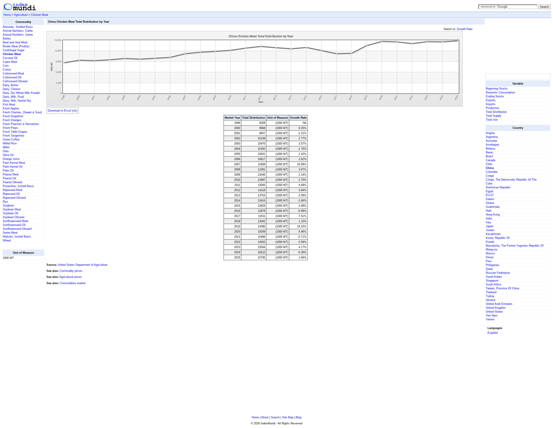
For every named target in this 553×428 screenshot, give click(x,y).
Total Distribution (496, 111)
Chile (489, 164)
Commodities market (73, 283)
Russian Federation (498, 272)
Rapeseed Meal (12, 190)
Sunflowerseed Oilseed (17, 228)
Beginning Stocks (497, 88)
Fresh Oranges (12, 120)
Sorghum (8, 205)
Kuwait (490, 241)
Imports (490, 104)
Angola (490, 133)
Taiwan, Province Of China (502, 288)
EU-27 (490, 195)
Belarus (490, 148)
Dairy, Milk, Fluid (13, 96)
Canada (490, 160)
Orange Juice (11, 158)
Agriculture (20, 14)
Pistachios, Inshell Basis (18, 186)
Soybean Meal (12, 209)
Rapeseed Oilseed (14, 197)
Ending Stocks (495, 96)
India (489, 218)
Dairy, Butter (10, 85)
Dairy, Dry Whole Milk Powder (21, 92)
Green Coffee (11, 139)
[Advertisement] (19, 328)
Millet (6, 147)
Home (7, 14)
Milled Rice (10, 143)
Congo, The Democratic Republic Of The (511, 179)
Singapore (492, 280)
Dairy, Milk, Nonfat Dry (17, 100)
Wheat (7, 240)
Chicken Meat (39, 14)
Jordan (490, 230)
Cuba (489, 183)
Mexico (490, 253)
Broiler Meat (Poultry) (16, 46)
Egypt (489, 191)
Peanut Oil (9, 178)
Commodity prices (71, 270)
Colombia (491, 171)
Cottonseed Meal (13, 73)
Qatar (489, 269)
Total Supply (493, 115)
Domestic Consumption (500, 92)
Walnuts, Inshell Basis (17, 236)
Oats (6, 151)
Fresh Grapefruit (13, 116)
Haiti (488, 210)
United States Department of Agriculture (82, 264)
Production (492, 108)
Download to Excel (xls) (62, 110)
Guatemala (492, 206)
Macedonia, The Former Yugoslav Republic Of (514, 245)
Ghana (490, 203)
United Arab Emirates (499, 303)
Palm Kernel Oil (12, 166)
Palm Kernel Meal (14, 162)
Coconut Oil (10, 58)
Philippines (492, 265)
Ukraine (490, 300)
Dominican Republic (498, 187)
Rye (5, 201)
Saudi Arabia (494, 276)
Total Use (492, 119)
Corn (6, 65)
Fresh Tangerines (13, 135)
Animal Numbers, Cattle (18, 30)
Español (493, 332)
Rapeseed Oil (11, 193)
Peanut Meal (11, 174)
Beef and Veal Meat (15, 42)
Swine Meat (10, 232)
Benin (489, 152)
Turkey (490, 296)
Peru (489, 261)
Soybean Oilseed (13, 217)
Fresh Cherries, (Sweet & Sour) (22, 112)
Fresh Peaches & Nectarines (21, 124)
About (265, 417)
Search (275, 417)
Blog (298, 417)
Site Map (287, 417)
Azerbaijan (492, 144)
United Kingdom (496, 307)
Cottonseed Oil (12, 77)
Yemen (490, 319)
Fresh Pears (10, 127)
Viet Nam (491, 315)
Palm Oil (8, 170)
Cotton (7, 69)
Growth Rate (464, 29)
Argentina (492, 136)
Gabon (490, 199)
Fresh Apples (11, 108)
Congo (490, 175)
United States (494, 311)
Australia (491, 140)
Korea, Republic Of (498, 237)
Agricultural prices (70, 277)
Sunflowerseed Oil (14, 225)
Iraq (488, 222)
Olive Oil (8, 155)
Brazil (489, 156)
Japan (489, 226)
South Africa (493, 284)
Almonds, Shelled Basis (18, 26)
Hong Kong (493, 214)
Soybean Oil (10, 213)
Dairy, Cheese (11, 89)
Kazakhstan (493, 234)
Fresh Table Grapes (15, 131)
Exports (491, 100)
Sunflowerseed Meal (15, 221)
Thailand (491, 292)
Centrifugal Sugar (13, 50)
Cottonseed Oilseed (15, 81)
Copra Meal (10, 61)
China (490, 168)
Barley (7, 38)
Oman (489, 257)
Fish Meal (9, 104)
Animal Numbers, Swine (18, 34)
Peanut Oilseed (12, 182)
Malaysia (491, 249)
